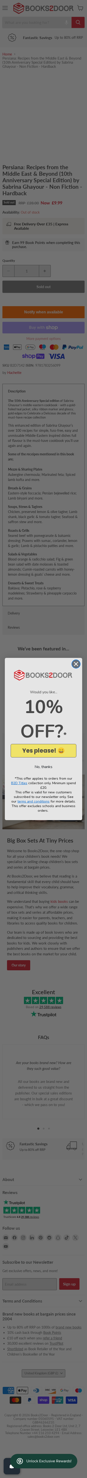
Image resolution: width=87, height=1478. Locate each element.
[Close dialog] (76, 664)
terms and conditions (33, 801)
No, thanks (43, 766)
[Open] (12, 1466)
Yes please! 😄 (43, 751)
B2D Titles (19, 783)
